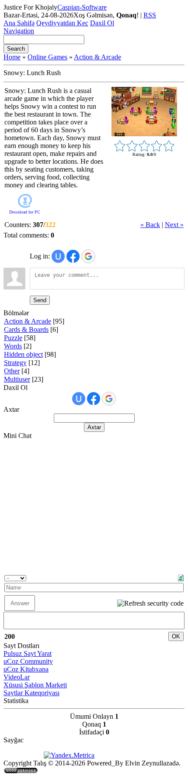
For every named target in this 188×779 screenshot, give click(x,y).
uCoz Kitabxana (26, 669)
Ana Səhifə (19, 23)
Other (12, 371)
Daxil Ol (102, 23)
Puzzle (13, 337)
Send (39, 300)
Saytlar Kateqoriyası (31, 692)
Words (13, 346)
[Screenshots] (144, 111)
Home (12, 57)
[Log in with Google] (88, 256)
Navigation (18, 30)
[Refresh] (181, 577)
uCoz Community (28, 661)
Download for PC (24, 212)
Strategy (15, 362)
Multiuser (17, 379)
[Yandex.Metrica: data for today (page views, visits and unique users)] (69, 755)
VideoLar (16, 677)
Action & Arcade (97, 57)
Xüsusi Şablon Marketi (35, 685)
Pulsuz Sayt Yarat (27, 653)
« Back (150, 224)
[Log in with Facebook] (73, 256)
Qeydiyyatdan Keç (62, 23)
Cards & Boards (26, 329)
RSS (149, 15)
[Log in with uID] (58, 256)
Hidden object (23, 354)
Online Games (47, 57)
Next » (174, 224)
